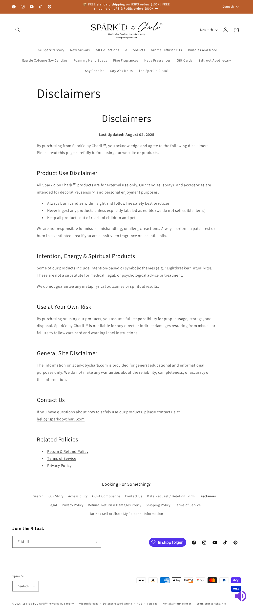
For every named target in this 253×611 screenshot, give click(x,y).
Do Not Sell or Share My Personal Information (126, 513)
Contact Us (134, 496)
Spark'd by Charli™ (35, 603)
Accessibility (78, 496)
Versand (152, 603)
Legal (52, 505)
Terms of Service (61, 458)
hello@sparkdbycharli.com (60, 419)
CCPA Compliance (106, 496)
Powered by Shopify (61, 603)
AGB (139, 603)
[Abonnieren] (95, 542)
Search (38, 496)
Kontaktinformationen (177, 603)
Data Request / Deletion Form (171, 496)
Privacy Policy (59, 465)
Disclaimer (208, 496)
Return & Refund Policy (67, 451)
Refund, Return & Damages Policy (114, 505)
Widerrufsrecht (88, 603)
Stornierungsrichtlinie (211, 603)
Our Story (55, 496)
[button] (17, 29)
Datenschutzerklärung (117, 603)
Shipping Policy (158, 505)
